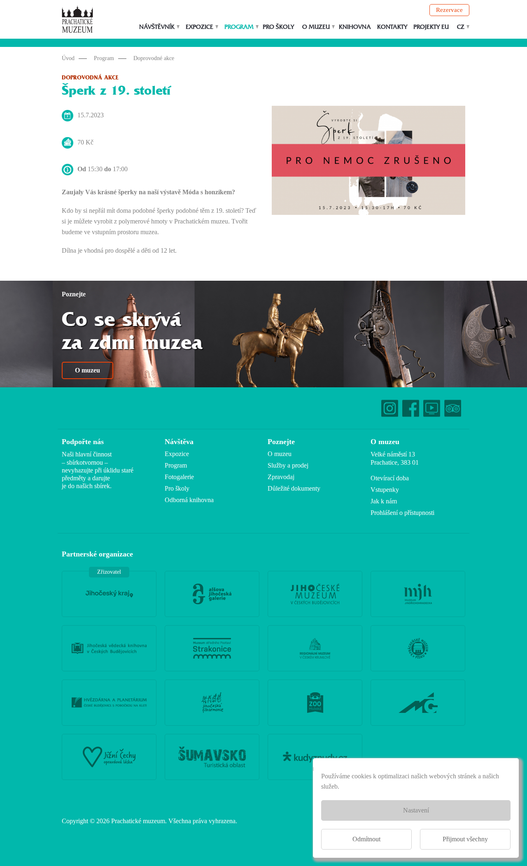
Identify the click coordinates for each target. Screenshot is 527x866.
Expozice (199, 26)
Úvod (68, 58)
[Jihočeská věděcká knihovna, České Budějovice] (109, 648)
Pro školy (278, 26)
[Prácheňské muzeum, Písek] (418, 648)
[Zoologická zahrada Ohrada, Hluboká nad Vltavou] (315, 703)
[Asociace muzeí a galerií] (418, 703)
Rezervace (449, 10)
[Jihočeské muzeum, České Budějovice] (315, 594)
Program (239, 26)
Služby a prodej (288, 465)
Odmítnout (366, 839)
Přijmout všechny (465, 839)
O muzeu (316, 26)
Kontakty (392, 26)
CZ (460, 26)
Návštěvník (157, 26)
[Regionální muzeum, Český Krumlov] (315, 648)
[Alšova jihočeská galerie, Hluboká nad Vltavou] (212, 594)
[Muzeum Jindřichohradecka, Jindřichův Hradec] (418, 594)
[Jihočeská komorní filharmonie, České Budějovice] (212, 703)
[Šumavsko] (212, 757)
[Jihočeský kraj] (109, 594)
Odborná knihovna (189, 499)
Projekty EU (431, 26)
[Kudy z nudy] (315, 757)
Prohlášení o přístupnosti (402, 512)
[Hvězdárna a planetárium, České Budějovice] (109, 703)
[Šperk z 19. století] (368, 162)
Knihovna (355, 26)
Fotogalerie (179, 476)
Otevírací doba (390, 478)
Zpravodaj (281, 476)
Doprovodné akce (153, 58)
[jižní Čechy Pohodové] (109, 757)
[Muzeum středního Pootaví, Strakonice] (212, 648)
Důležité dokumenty (294, 488)
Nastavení (416, 810)
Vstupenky (385, 489)
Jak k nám (384, 501)
